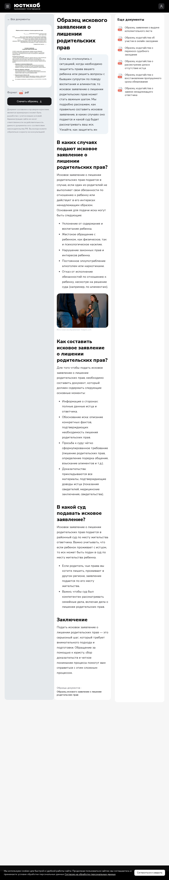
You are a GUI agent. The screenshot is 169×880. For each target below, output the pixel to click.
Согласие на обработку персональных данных (90, 874)
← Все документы (18, 19)
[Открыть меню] (8, 6)
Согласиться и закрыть (149, 872)
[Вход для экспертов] (161, 6)
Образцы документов (68, 687)
